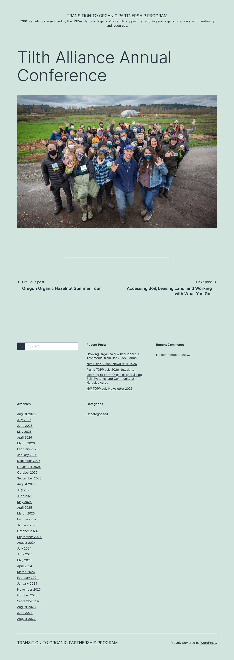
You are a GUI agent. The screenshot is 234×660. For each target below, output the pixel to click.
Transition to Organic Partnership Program (117, 15)
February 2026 (27, 449)
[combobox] (47, 346)
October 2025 (27, 472)
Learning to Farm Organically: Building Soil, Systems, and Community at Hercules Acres (114, 379)
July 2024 (24, 548)
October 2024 (27, 531)
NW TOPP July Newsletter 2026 (110, 388)
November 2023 (29, 589)
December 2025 (28, 461)
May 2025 (24, 502)
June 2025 (25, 496)
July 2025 (24, 490)
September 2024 (29, 537)
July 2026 (24, 420)
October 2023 (27, 595)
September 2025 (29, 478)
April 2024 (24, 566)
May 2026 (24, 431)
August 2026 (26, 414)
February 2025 (27, 519)
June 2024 (25, 554)
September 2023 (29, 601)
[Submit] (21, 346)
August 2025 (26, 484)
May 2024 (24, 560)
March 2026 (26, 443)
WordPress (208, 642)
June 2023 (25, 613)
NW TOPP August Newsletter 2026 (112, 364)
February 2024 (28, 577)
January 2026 (27, 455)
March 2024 (26, 572)
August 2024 (26, 542)
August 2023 (26, 607)
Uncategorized (97, 414)
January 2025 (27, 525)
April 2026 (24, 437)
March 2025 (26, 513)
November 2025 (29, 466)
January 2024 (27, 583)
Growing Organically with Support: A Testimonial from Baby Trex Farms (113, 356)
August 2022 (26, 619)
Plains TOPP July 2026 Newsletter (111, 369)
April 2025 (24, 507)
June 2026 (25, 425)
